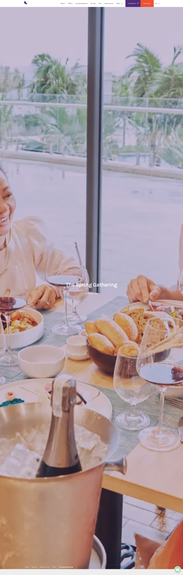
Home (27, 567)
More (118, 3)
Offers (54, 567)
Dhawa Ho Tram (45, 567)
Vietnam (34, 567)
